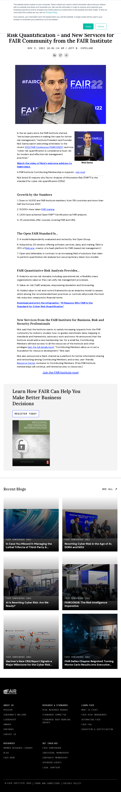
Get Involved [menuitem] (50, 743)
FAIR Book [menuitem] (9, 757)
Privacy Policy (51, 12)
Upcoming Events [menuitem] (51, 762)
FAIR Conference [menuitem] (51, 748)
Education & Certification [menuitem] (97, 729)
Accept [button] (88, 26)
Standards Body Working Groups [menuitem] (56, 721)
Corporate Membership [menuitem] (55, 757)
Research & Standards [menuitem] (55, 705)
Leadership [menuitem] (10, 719)
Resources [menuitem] (9, 743)
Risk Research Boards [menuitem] (55, 709)
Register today (26, 413)
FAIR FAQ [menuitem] (86, 724)
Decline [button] (101, 26)
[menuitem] (47, 783)
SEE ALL (107, 489)
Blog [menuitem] (6, 752)
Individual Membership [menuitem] (55, 752)
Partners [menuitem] (9, 729)
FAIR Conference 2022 (18, 539)
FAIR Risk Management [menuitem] (94, 714)
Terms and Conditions (47, 783)
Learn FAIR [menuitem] (87, 705)
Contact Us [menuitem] (10, 734)
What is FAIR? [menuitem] (89, 709)
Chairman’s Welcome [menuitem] (15, 714)
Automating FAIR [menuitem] (90, 719)
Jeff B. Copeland (80, 48)
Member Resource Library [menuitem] (18, 748)
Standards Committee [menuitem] (54, 714)
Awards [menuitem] (7, 724)
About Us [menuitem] (9, 705)
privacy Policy (72, 783)
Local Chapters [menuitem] (51, 767)
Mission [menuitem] (8, 709)
